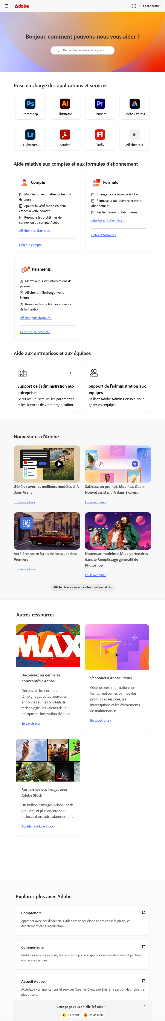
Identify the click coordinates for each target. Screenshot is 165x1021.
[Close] (144, 1005)
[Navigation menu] (6, 6)
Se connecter (151, 6)
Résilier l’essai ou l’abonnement (118, 212)
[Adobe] (22, 6)
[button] (134, 6)
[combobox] (82, 50)
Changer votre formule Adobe (117, 194)
